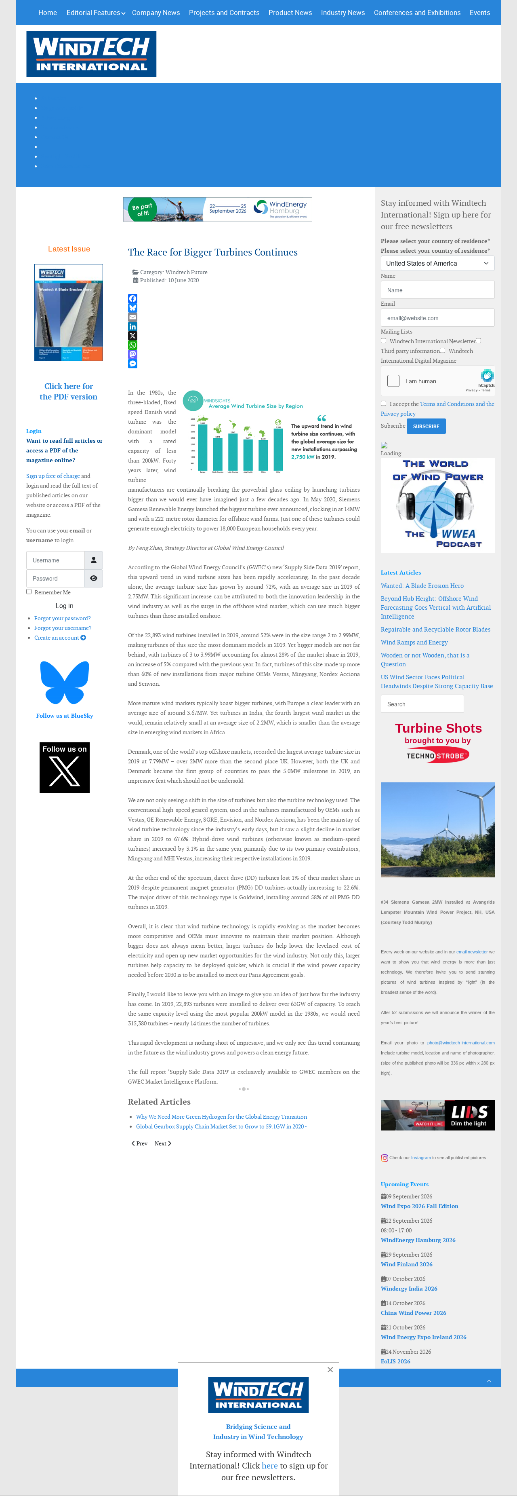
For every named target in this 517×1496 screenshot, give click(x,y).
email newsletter (472, 951)
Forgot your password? (62, 618)
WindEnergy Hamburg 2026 (418, 1240)
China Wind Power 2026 (413, 1312)
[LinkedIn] (244, 326)
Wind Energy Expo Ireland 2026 (424, 1337)
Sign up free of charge (53, 476)
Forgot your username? (63, 628)
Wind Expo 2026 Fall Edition (419, 1206)
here (270, 1465)
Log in (65, 605)
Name (388, 275)
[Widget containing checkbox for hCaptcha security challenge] (438, 381)
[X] (244, 335)
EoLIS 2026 (395, 1361)
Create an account (57, 637)
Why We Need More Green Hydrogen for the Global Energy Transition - (223, 1116)
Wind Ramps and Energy (414, 642)
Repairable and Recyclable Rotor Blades (435, 629)
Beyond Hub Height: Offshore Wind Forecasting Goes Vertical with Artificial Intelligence (436, 607)
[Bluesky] (244, 308)
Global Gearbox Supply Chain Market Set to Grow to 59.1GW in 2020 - (221, 1126)
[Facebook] (244, 298)
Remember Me (53, 592)
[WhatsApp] (244, 345)
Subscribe (393, 425)
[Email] (244, 317)
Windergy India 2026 (409, 1288)
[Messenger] (244, 363)
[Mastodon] (244, 354)
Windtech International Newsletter (432, 341)
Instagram (421, 1157)
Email (388, 303)
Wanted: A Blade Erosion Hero (422, 586)
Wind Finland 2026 (407, 1264)
